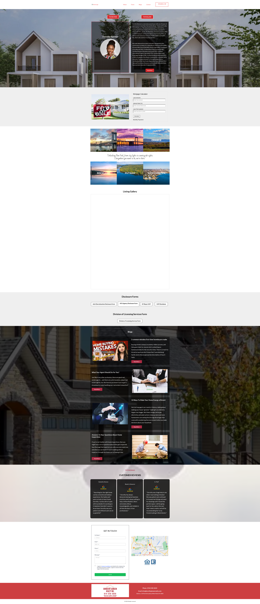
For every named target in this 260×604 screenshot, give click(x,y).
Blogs (140, 4)
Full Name (97, 535)
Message (97, 554)
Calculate (136, 116)
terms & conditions (106, 566)
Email (96, 541)
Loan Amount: (137, 97)
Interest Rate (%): (138, 103)
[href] (149, 546)
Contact (148, 4)
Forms (132, 4)
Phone (97, 548)
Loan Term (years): (138, 109)
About (125, 4)
